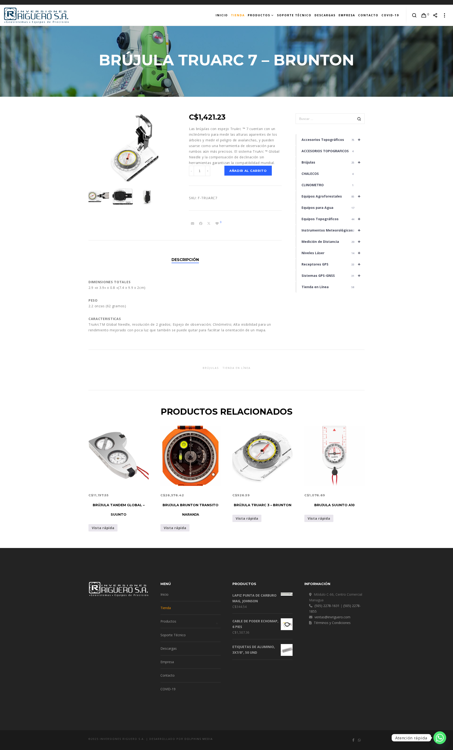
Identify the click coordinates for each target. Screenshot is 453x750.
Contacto (167, 675)
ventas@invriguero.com (332, 617)
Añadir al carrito (248, 171)
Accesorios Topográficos (331, 139)
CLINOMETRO (328, 185)
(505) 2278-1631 (327, 605)
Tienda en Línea (328, 287)
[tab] (185, 260)
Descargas (168, 648)
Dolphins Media (199, 739)
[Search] (414, 15)
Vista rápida (103, 528)
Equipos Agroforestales (331, 196)
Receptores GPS (331, 264)
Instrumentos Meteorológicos (331, 230)
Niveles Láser (331, 253)
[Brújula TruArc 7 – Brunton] (192, 223)
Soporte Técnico (173, 635)
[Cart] (424, 15)
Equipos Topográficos (331, 219)
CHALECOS (328, 173)
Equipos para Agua (328, 207)
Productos (168, 621)
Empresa (167, 662)
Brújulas (331, 162)
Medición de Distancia (331, 241)
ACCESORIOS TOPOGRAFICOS (328, 151)
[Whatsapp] (439, 737)
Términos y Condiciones (332, 622)
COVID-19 (168, 689)
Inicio (164, 594)
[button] (235, 146)
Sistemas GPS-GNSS (331, 275)
